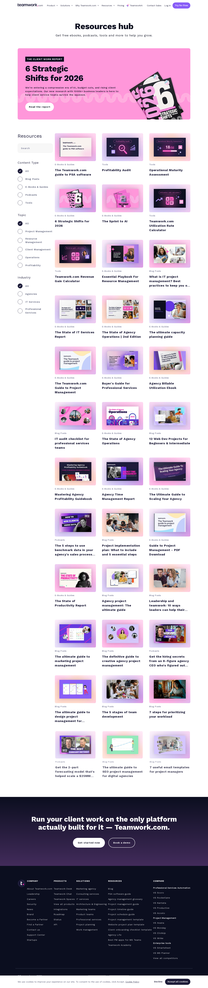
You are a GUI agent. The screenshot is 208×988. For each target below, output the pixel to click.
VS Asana (158, 923)
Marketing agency (86, 889)
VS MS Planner (161, 953)
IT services (82, 899)
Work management (87, 929)
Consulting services (87, 894)
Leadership (33, 894)
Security (31, 904)
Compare (158, 881)
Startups (32, 940)
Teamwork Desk (63, 889)
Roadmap (59, 914)
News (30, 909)
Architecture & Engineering (91, 904)
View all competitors (165, 958)
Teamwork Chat (63, 894)
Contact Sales (154, 5)
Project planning (85, 924)
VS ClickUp (159, 933)
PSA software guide (119, 894)
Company (32, 881)
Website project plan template (126, 924)
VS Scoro (158, 892)
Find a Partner (35, 924)
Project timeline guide (121, 909)
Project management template (126, 919)
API (55, 924)
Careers (31, 899)
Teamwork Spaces (64, 899)
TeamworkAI (136, 5)
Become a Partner (37, 919)
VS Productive (161, 908)
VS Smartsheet (162, 948)
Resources (107, 5)
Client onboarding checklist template (130, 929)
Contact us (33, 929)
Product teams (85, 914)
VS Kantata (159, 903)
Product (51, 5)
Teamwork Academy (119, 945)
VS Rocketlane (161, 897)
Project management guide (123, 904)
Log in (167, 5)
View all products (64, 904)
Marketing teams (85, 909)
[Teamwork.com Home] (30, 5)
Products (60, 881)
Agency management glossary (125, 899)
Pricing (120, 5)
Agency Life (115, 935)
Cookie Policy (132, 982)
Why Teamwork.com (85, 5)
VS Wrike (158, 938)
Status (58, 919)
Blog (110, 889)
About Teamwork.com (39, 889)
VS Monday (159, 928)
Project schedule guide (121, 914)
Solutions (65, 5)
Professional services (88, 919)
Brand (30, 914)
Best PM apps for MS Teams (124, 940)
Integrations (61, 909)
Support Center (36, 935)
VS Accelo (159, 913)
